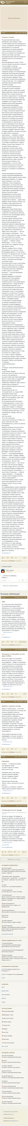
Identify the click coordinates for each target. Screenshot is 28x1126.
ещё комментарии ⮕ (7, 934)
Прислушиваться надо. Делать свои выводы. (14, 912)
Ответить (4, 580)
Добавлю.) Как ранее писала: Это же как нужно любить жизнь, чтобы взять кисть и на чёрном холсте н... (14, 958)
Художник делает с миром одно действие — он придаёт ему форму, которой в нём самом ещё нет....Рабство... (14, 871)
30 (11, 852)
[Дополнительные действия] (16, 557)
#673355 (3, 756)
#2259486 (4, 969)
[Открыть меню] (25, 2)
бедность (24, 32)
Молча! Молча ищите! (8, 951)
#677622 (3, 701)
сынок (3, 1002)
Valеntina (5, 971)
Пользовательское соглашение (10, 1111)
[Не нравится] (26, 580)
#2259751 (4, 974)
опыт (22, 597)
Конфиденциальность (8, 1114)
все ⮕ (3, 978)
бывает (25, 805)
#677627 (3, 32)
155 (5, 852)
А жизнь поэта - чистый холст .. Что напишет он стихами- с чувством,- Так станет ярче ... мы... (14, 879)
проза (20, 32)
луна (3, 987)
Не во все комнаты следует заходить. (12, 922)
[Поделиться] (12, 557)
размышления (20, 701)
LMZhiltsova (6, 553)
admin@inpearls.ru (14, 1120)
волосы (4, 998)
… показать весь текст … (7, 632)
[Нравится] (2, 557)
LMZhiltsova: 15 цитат (14, 859)
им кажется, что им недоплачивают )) (12, 886)
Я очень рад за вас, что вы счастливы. (12, 891)
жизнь (16, 32)
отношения (17, 597)
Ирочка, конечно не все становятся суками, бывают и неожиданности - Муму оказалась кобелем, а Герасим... (13, 898)
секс (16, 649)
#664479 (3, 805)
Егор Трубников (7, 847)
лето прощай (6, 994)
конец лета (5, 991)
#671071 (3, 649)
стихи (19, 756)
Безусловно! (5, 917)
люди (15, 701)
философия (24, 756)
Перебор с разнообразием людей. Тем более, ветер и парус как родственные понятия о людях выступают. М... (14, 929)
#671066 (3, 597)
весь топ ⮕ (5, 1046)
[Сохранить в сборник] (7, 557)
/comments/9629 (5, 845)
